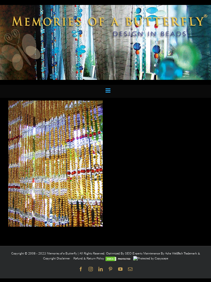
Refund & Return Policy (89, 258)
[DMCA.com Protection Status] (118, 258)
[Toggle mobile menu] (108, 90)
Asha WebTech (174, 253)
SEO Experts (134, 253)
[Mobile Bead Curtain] (105, 7)
